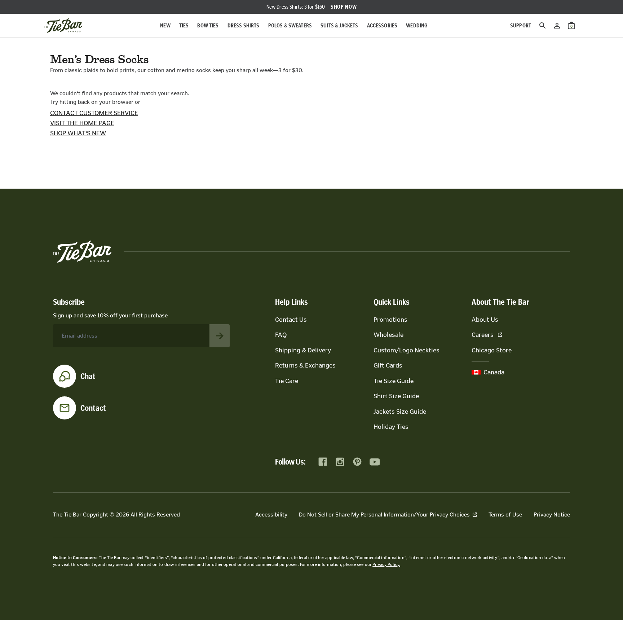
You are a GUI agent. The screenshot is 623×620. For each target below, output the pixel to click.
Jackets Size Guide (400, 411)
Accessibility (271, 514)
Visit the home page (82, 123)
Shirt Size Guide (396, 396)
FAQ (281, 335)
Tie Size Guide (394, 381)
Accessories (382, 25)
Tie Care (286, 381)
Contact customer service (94, 112)
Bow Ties (207, 25)
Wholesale (388, 335)
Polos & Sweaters (290, 25)
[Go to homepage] (63, 25)
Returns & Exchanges (305, 365)
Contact (93, 408)
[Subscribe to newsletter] (219, 335)
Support (520, 25)
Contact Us (291, 320)
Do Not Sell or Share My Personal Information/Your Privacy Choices (384, 514)
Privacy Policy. (386, 564)
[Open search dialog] (542, 26)
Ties (184, 25)
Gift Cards (388, 365)
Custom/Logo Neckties (406, 350)
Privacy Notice (552, 514)
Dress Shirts (243, 25)
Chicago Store (492, 350)
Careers (483, 335)
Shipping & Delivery (303, 350)
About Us (485, 320)
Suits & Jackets (339, 25)
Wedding (417, 25)
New (165, 25)
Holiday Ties (391, 427)
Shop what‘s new (78, 133)
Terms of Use (505, 514)
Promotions (390, 320)
